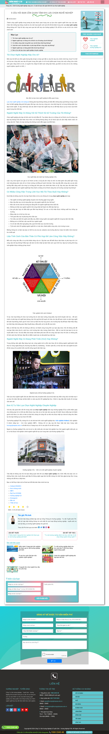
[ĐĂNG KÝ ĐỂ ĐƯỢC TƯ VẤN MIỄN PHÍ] (3, 727)
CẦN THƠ (78, 722)
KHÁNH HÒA (79, 708)
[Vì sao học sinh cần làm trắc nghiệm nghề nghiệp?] (12, 560)
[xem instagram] (15, 709)
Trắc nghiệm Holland (94, 39)
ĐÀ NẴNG (78, 704)
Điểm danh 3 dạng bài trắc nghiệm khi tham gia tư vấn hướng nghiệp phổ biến (30, 548)
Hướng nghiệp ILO (16, 495)
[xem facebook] (7, 709)
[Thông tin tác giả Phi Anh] (13, 519)
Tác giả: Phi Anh (24, 515)
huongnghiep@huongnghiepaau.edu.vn (55, 706)
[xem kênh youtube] (26, 709)
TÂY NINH (78, 718)
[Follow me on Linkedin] (39, 527)
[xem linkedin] (18, 709)
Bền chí (12, 500)
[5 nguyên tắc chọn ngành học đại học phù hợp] (12, 569)
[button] (29, 507)
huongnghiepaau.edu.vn (14, 425)
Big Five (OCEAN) (15, 493)
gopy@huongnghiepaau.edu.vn (53, 701)
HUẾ (76, 700)
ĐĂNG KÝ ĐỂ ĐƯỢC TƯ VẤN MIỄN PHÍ (79, 732)
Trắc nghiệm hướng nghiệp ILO (95, 46)
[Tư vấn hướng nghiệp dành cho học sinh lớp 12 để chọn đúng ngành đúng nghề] (47, 549)
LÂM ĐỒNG (78, 711)
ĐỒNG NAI (78, 715)
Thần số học (14, 503)
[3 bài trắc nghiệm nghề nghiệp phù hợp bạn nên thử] (47, 558)
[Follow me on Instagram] (46, 527)
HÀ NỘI (77, 697)
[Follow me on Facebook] (44, 527)
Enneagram (13, 498)
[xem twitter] (11, 709)
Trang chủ (9, 6)
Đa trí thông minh (15, 488)
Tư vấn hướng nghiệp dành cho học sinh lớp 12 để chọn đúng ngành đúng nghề (64, 548)
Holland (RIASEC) (15, 486)
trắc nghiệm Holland (62, 420)
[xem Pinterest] (22, 709)
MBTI (12, 491)
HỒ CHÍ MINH (79, 693)
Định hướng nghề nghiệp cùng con (23, 6)
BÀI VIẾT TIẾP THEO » (60, 535)
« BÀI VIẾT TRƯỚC (23, 535)
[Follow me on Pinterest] (49, 527)
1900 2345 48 (57, 732)
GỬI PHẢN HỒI (42, 598)
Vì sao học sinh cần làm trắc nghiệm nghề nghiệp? (28, 556)
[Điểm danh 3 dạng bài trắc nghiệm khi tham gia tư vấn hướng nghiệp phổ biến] (12, 548)
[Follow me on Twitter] (41, 527)
